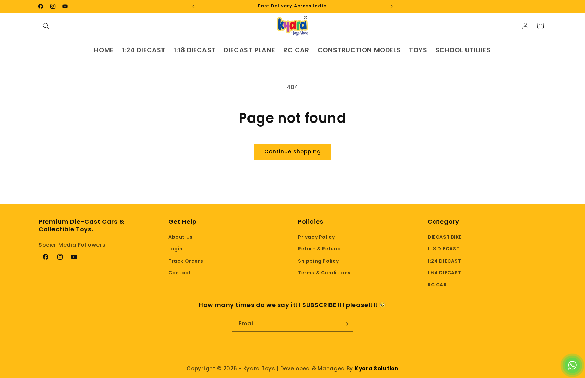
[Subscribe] (345, 324)
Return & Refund (319, 248)
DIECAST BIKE (444, 237)
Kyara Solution (376, 368)
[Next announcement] (391, 6)
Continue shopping (292, 151)
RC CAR (437, 284)
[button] (46, 26)
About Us (180, 237)
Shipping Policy (318, 261)
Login (175, 248)
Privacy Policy (316, 237)
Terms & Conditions (324, 272)
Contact (179, 272)
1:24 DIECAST (444, 261)
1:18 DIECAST (443, 248)
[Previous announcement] (193, 6)
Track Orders (185, 261)
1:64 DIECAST (444, 272)
